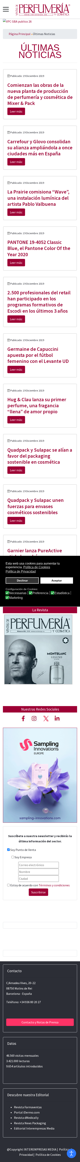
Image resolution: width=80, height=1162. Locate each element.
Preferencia (40, 593)
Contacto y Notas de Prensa (40, 1022)
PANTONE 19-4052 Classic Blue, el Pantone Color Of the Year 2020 (38, 248)
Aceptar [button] (56, 580)
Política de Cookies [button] (36, 567)
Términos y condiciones (54, 885)
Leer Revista (38, 657)
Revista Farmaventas (28, 1107)
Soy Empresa (23, 857)
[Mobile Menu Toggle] (6, 9)
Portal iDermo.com (27, 1112)
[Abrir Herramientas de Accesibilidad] (71, 1153)
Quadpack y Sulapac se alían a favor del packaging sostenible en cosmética (39, 456)
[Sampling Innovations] (40, 775)
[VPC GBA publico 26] (17, 21)
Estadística (62, 593)
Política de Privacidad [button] (21, 571)
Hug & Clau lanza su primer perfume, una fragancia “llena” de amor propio (36, 405)
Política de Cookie (47, 1155)
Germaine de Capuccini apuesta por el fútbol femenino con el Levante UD (38, 355)
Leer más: (16, 111)
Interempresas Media (40, 1128)
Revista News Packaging (30, 1123)
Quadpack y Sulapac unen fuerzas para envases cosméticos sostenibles (35, 506)
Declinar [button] (22, 580)
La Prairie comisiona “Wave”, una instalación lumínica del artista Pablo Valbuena (38, 197)
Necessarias (17, 593)
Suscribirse (38, 892)
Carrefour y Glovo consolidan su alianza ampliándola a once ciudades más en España (39, 147)
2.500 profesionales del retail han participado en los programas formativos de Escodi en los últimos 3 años (38, 301)
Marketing (16, 597)
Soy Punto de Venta (23, 850)
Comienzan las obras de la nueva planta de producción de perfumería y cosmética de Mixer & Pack (40, 94)
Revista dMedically (26, 1118)
